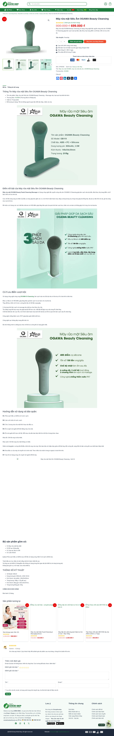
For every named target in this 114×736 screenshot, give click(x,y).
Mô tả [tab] (4, 87)
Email (60, 682)
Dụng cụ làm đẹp (44, 13)
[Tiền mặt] (98, 732)
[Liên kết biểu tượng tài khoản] (105, 4)
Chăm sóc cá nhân (33, 13)
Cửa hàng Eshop (13, 13)
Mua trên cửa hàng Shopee (95, 41)
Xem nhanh (15, 628)
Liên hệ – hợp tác (74, 718)
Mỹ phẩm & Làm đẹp (23, 13)
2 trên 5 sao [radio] (22, 667)
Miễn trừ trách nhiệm (75, 714)
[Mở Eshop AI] (108, 724)
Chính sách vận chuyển (99, 714)
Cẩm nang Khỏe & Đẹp (75, 716)
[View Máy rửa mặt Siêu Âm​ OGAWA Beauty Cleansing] (8, 64)
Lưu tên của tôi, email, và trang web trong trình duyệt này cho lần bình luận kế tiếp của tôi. (32, 690)
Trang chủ (5, 13)
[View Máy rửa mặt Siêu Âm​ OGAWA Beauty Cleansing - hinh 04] (46, 64)
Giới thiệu (71, 709)
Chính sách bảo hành (98, 711)
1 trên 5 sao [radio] (20, 667)
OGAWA (66, 71)
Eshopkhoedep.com (63, 731)
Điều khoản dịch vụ (74, 711)
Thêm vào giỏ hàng (76, 41)
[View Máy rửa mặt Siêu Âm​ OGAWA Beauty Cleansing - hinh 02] (20, 64)
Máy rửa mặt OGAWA (65, 69)
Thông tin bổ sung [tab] (13, 87)
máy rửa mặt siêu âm (78, 69)
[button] (13, 10)
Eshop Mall (53, 731)
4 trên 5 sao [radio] (26, 667)
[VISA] (86, 732)
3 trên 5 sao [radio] (24, 667)
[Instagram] (20, 723)
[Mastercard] (90, 732)
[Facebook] (16, 723)
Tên (6, 682)
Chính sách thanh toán (98, 716)
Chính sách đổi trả (97, 709)
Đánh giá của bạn (12, 667)
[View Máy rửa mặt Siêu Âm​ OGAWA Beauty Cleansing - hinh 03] (33, 64)
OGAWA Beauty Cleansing (91, 69)
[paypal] (94, 732)
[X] (29, 723)
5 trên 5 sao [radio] (28, 667)
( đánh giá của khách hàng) (72, 22)
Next (51, 64)
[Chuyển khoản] (101, 732)
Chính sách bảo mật (97, 718)
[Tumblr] (24, 723)
